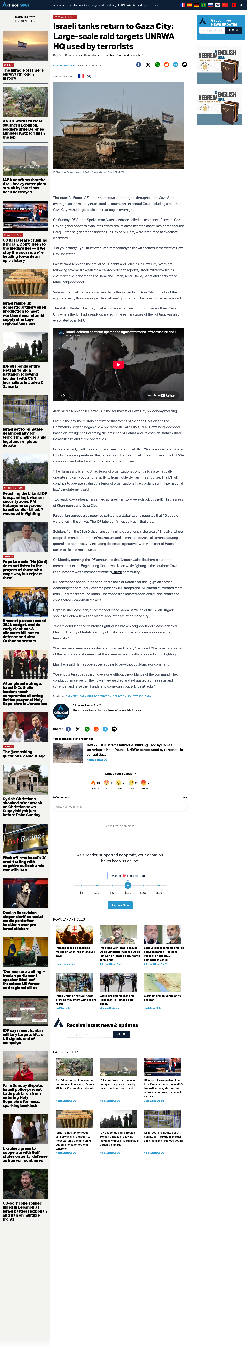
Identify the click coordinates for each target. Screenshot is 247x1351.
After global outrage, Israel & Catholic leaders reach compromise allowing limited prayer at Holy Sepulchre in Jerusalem (25, 693)
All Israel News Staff (64, 65)
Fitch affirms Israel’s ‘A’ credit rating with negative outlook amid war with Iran (24, 863)
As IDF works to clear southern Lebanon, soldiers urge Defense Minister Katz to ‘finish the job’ (24, 129)
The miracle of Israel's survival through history (23, 74)
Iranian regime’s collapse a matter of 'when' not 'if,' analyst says (75, 951)
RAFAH (149, 696)
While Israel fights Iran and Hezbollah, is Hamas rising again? (117, 1000)
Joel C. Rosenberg (154, 1100)
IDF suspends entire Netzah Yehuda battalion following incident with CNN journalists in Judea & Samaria (23, 376)
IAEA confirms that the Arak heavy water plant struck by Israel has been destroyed (24, 185)
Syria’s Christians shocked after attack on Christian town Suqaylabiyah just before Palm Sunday (22, 806)
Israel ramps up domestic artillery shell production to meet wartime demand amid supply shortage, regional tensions (24, 313)
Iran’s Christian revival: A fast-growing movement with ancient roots (76, 1000)
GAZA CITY (73, 696)
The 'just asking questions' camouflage (24, 753)
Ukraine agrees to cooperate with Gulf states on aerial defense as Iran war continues (25, 1154)
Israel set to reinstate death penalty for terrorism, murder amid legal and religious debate (24, 437)
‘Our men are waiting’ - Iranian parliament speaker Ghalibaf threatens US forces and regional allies (24, 979)
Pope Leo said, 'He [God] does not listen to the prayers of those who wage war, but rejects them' (25, 569)
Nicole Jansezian (65, 964)
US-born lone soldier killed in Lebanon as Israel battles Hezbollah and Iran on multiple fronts (25, 1211)
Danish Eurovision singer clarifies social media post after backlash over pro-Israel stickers (23, 920)
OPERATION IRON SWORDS (129, 696)
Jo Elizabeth (63, 1008)
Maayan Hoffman (109, 1008)
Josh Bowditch (152, 1008)
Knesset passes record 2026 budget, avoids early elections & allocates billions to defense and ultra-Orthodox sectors (24, 630)
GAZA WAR (86, 696)
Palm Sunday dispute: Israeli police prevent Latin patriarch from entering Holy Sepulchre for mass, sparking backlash (23, 1095)
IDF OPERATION (103, 696)
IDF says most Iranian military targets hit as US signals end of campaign (23, 1036)
